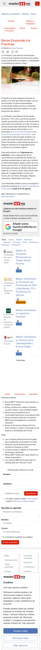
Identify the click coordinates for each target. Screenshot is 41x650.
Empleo (34, 28)
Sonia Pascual (17, 48)
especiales (33, 394)
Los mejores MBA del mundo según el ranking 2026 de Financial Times (20, 461)
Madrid (19, 239)
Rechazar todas (20, 638)
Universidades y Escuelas (9, 29)
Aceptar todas (20, 630)
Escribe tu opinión (11, 507)
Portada (11, 21)
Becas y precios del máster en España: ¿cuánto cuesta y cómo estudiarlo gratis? (21, 408)
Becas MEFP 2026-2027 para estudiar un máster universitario (21, 403)
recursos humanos (8, 134)
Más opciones (21, 645)
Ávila (25, 242)
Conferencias (29, 567)
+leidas (7, 394)
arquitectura (28, 131)
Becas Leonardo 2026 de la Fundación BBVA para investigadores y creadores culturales (20, 420)
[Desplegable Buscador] (37, 4)
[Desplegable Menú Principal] (4, 3)
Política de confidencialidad (23, 501)
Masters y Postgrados (30, 22)
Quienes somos (11, 560)
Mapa (7, 555)
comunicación (25, 134)
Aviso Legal (31, 498)
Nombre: (5, 519)
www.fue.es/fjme (8, 196)
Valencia (6, 242)
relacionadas (20, 394)
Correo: (4, 528)
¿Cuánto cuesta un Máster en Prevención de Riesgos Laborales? (21, 451)
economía (17, 131)
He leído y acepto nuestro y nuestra (22, 499)
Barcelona (28, 239)
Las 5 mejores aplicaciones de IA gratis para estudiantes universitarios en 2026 (21, 440)
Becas (22, 28)
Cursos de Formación (28, 556)
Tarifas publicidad (9, 565)
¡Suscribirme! (31, 493)
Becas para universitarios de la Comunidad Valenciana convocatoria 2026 (22, 413)
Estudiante (16, 244)
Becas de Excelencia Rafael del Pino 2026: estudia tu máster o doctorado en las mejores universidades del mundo (22, 428)
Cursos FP (28, 562)
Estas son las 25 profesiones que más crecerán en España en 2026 (20, 445)
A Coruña (16, 242)
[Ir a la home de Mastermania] (19, 3)
